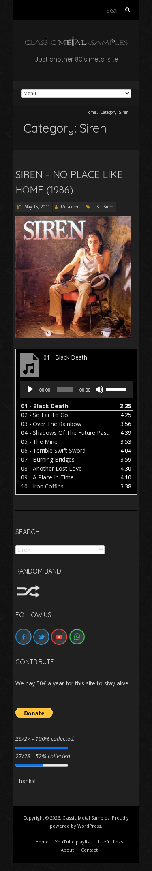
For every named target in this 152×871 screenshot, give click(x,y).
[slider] (117, 388)
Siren (108, 207)
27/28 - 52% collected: (43, 756)
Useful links (110, 842)
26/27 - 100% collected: (45, 739)
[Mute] (99, 389)
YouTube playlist (73, 842)
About (67, 850)
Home (90, 112)
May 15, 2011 (36, 207)
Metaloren (70, 207)
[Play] (30, 389)
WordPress (89, 826)
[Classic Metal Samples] (76, 40)
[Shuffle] (28, 589)
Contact (89, 850)
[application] (76, 389)
